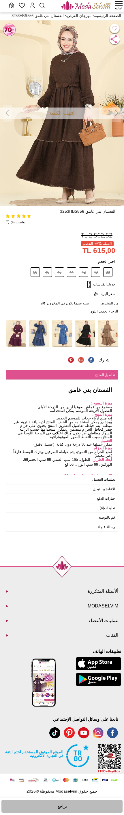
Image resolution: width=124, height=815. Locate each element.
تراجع (62, 806)
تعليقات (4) (18, 222)
